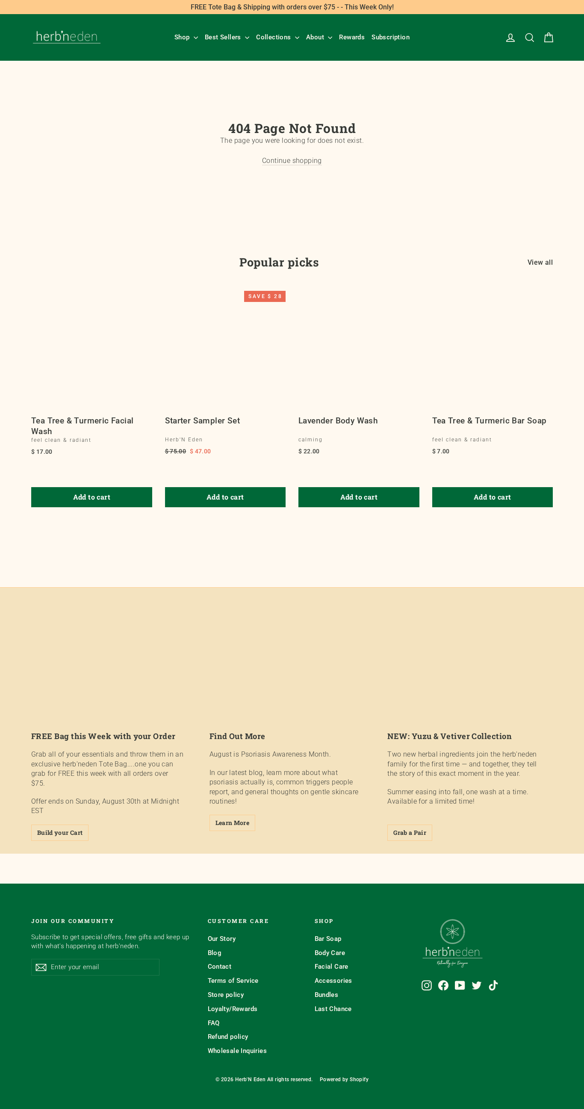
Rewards (352, 37)
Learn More (232, 823)
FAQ (214, 1023)
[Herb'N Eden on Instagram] (427, 985)
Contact (220, 966)
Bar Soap (328, 939)
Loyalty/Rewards (233, 1009)
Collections (274, 37)
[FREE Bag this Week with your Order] (114, 676)
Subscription (391, 37)
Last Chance (333, 1009)
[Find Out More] (292, 676)
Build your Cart (60, 832)
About (316, 37)
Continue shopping (292, 161)
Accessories (333, 981)
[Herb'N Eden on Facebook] (443, 985)
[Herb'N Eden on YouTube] (460, 985)
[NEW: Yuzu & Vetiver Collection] (470, 676)
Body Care (330, 953)
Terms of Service (233, 981)
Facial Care (331, 966)
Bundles (327, 995)
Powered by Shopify (344, 1079)
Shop (183, 37)
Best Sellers (224, 37)
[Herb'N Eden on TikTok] (493, 985)
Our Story (222, 939)
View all (540, 262)
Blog (215, 953)
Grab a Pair (409, 832)
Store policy (226, 995)
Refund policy (228, 1037)
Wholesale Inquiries (237, 1051)
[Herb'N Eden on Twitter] (477, 985)
